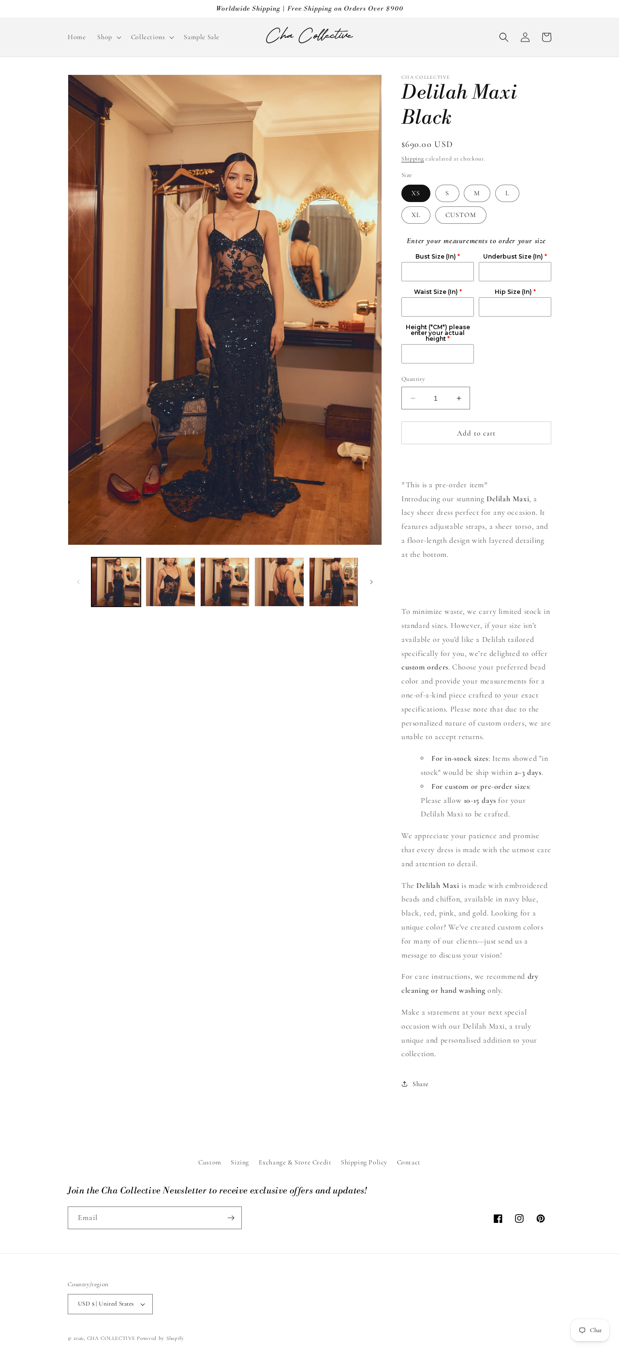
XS (416, 193)
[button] (108, 37)
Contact (409, 1162)
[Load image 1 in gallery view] (116, 582)
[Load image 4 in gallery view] (279, 582)
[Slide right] (371, 582)
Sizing (240, 1162)
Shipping (412, 158)
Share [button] (421, 1084)
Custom (209, 1162)
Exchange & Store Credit (295, 1162)
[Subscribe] (230, 1217)
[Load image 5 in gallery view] (333, 582)
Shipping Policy (364, 1162)
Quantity (413, 379)
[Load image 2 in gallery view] (170, 582)
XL (416, 215)
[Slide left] (78, 582)
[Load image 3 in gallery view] (225, 582)
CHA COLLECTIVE (111, 1338)
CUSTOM (460, 215)
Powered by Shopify (160, 1338)
